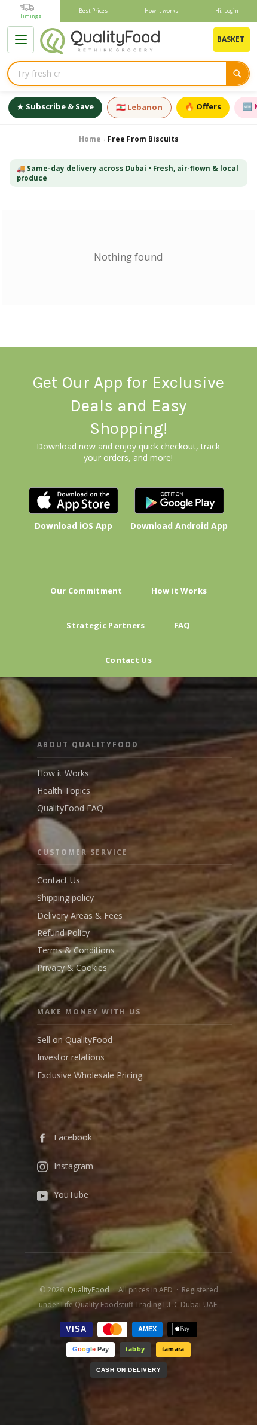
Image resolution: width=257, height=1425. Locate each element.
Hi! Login (226, 10)
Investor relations (71, 1057)
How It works (161, 10)
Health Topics (63, 790)
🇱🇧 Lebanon (139, 107)
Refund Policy (63, 932)
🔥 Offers (203, 106)
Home (90, 139)
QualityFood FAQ (70, 808)
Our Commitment (86, 590)
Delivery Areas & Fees (80, 915)
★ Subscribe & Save (55, 106)
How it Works (179, 590)
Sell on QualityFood (74, 1039)
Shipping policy (65, 897)
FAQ (182, 625)
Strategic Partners (105, 625)
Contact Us (128, 660)
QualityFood (88, 1290)
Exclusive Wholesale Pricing (89, 1075)
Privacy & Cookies (72, 967)
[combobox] (117, 73)
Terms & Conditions (76, 950)
